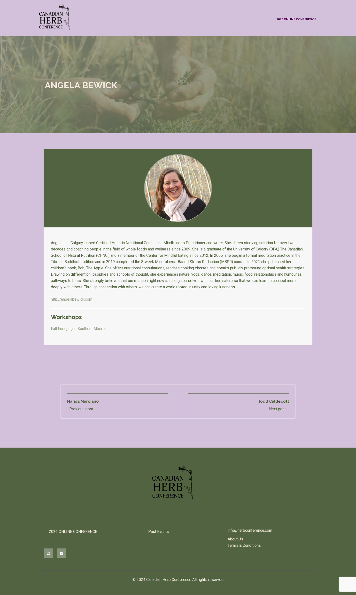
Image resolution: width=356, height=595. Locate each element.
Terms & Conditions (244, 545)
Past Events (158, 531)
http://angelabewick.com (71, 299)
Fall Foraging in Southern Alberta (78, 328)
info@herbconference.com (250, 530)
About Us (235, 539)
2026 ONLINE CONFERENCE (296, 19)
